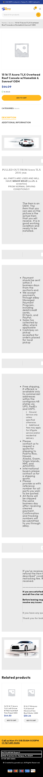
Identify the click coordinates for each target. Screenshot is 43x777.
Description (9, 117)
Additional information (16, 122)
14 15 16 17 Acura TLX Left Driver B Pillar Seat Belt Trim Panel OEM (11, 709)
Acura (11, 23)
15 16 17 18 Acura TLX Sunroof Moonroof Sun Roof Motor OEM (31, 709)
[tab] (9, 117)
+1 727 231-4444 (11, 742)
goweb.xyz (18, 763)
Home (4, 23)
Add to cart (21, 98)
